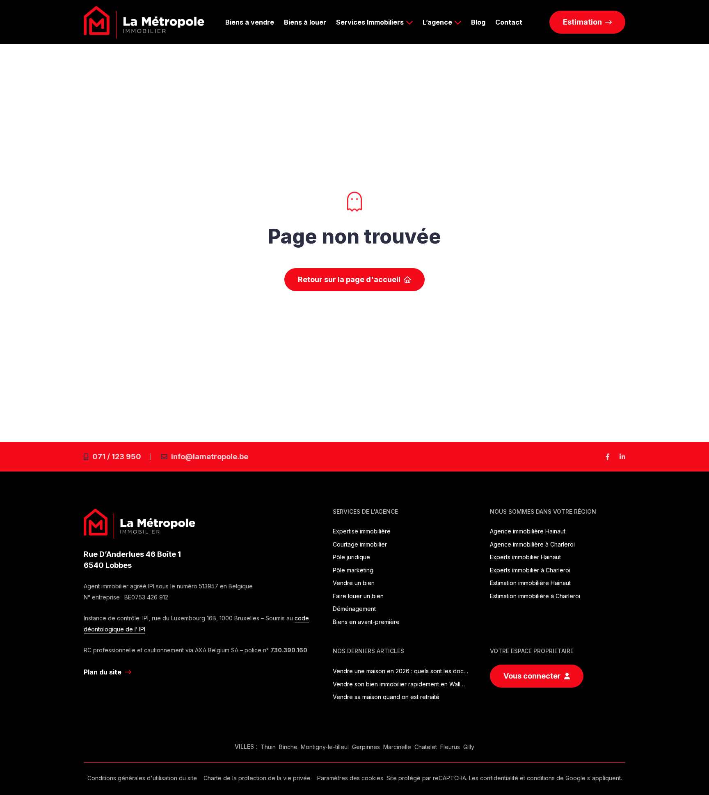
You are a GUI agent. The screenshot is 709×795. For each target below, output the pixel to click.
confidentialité (499, 777)
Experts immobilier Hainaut (525, 557)
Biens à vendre (249, 22)
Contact (508, 22)
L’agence (437, 22)
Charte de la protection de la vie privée (257, 777)
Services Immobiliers (370, 22)
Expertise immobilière (362, 531)
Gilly (468, 746)
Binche (288, 746)
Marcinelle (397, 746)
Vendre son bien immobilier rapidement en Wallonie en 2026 (400, 684)
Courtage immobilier (360, 544)
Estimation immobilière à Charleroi (535, 595)
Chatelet (425, 746)
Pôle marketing (353, 570)
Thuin (268, 746)
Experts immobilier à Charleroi (530, 570)
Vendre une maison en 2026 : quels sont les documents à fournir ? (400, 670)
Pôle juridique (351, 557)
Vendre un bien (354, 582)
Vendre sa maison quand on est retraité (386, 696)
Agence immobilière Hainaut (527, 531)
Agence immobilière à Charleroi (532, 544)
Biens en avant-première (366, 621)
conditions (541, 777)
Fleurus (450, 746)
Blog (478, 22)
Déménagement (354, 608)
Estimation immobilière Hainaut (530, 582)
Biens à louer (305, 22)
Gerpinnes (366, 746)
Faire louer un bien (358, 595)
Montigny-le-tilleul (325, 746)
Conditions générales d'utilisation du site (142, 777)
